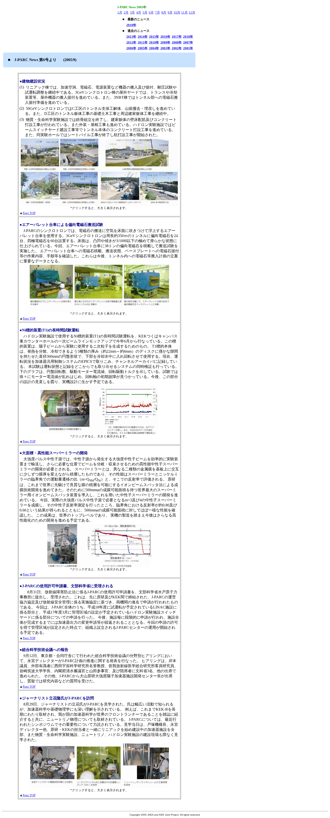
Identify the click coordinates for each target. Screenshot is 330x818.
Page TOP (29, 213)
